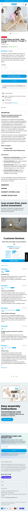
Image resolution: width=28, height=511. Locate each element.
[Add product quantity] (2, 67)
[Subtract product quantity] (6, 67)
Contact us (15, 103)
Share (4, 107)
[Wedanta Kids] (14, 4)
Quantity (3, 65)
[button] (4, 51)
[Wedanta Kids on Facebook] (2, 475)
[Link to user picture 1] (4, 370)
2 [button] (13, 376)
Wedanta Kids (5, 44)
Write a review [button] (14, 260)
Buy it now (14, 81)
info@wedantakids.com (11, 497)
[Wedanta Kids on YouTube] (10, 475)
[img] (4, 269)
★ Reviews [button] (26, 257)
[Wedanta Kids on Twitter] (4, 475)
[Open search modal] (23, 4)
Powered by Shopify (5, 504)
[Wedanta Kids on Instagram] (8, 475)
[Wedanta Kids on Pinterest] (6, 475)
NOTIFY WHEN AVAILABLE (14, 76)
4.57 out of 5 (17, 246)
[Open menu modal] (2, 4)
